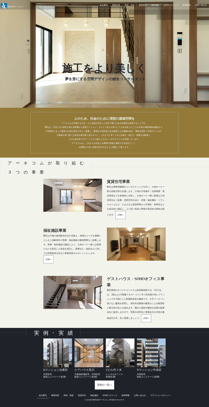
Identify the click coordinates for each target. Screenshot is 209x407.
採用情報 (187, 5)
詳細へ (121, 215)
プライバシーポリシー (160, 395)
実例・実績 (129, 5)
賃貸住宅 (143, 5)
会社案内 (104, 5)
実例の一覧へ (104, 384)
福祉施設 (155, 5)
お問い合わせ (201, 5)
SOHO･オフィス (171, 5)
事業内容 (116, 5)
